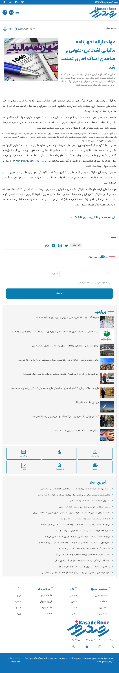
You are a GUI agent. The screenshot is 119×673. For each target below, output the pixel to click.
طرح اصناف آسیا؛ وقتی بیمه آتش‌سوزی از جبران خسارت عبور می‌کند (77, 537)
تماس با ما (101, 613)
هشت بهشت (15, 661)
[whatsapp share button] (47, 245)
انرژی (19, 595)
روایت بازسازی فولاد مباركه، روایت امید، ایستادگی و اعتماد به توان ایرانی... (75, 489)
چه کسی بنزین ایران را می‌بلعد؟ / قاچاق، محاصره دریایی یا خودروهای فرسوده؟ (61, 374)
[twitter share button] (22, 2)
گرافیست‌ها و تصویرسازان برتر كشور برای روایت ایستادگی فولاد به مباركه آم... (73, 495)
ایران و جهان (46, 601)
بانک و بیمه (46, 607)
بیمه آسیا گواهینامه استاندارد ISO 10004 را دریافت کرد (84, 549)
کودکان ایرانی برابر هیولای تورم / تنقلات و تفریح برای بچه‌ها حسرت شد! (64, 416)
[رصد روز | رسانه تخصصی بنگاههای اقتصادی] (103, 12)
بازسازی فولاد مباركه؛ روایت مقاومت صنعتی (89, 501)
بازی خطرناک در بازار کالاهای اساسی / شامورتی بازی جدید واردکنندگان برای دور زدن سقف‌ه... (54, 388)
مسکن (74, 601)
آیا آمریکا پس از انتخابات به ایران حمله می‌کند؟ (76, 431)
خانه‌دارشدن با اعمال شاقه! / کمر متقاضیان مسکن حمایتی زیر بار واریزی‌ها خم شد (58, 360)
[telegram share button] (16, 2)
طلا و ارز (73, 595)
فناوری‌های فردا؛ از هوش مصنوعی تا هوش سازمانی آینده (83, 531)
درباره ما (103, 601)
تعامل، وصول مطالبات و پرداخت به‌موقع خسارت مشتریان (83, 555)
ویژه (19, 613)
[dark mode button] (11, 12)
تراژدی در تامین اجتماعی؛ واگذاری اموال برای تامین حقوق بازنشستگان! (65, 346)
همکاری (103, 607)
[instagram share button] (10, 2)
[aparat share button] (3, 2)
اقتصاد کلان (46, 595)
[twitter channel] (113, 647)
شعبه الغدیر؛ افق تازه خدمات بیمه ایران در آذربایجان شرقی (82, 560)
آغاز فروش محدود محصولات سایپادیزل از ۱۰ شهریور (85, 519)
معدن (18, 607)
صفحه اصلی (111, 28)
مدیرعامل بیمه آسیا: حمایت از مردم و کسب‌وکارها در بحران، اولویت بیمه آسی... (72, 543)
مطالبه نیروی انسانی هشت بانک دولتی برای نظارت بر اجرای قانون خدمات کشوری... (70, 513)
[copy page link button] (10, 29)
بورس (74, 613)
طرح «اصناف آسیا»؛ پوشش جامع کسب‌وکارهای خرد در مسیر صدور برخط (75, 525)
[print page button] (4, 29)
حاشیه (18, 601)
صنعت (49, 613)
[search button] (4, 12)
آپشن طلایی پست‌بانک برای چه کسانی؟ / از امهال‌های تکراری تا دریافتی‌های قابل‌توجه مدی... (54, 332)
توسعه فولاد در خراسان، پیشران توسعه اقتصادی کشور (84, 507)
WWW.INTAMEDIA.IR (25, 161)
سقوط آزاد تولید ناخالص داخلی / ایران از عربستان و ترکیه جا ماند (67, 317)
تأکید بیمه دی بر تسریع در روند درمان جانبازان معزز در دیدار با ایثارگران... (75, 572)
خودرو (74, 607)
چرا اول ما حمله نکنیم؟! (87, 402)
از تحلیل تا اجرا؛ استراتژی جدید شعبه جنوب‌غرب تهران (84, 567)
